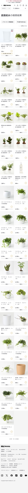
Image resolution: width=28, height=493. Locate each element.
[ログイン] (17, 5)
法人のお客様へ (4, 460)
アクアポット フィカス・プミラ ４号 (6, 303)
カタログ (9, 459)
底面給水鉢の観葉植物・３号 (6, 126)
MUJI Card (14, 459)
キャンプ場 (18, 454)
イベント (7, 449)
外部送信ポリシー (14, 470)
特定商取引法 (22, 470)
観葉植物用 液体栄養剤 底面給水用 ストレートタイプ (21, 178)
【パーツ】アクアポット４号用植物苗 (6, 202)
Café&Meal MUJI (11, 454)
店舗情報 (3, 449)
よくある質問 (8, 451)
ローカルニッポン (14, 449)
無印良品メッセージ (18, 463)
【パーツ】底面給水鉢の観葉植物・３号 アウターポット (6, 46)
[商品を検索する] (14, 5)
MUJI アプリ (3, 459)
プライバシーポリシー (5, 470)
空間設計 (3, 451)
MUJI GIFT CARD (21, 459)
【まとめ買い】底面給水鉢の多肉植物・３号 (20, 74)
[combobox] (6, 8)
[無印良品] (5, 446)
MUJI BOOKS (3, 456)
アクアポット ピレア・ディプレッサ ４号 (20, 202)
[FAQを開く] (23, 5)
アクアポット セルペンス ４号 (20, 303)
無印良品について (4, 465)
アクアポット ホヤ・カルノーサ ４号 (20, 252)
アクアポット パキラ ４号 (20, 277)
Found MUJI (23, 454)
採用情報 (11, 463)
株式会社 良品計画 (13, 465)
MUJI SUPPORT (22, 449)
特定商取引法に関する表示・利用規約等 (9, 467)
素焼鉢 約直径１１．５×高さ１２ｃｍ (21, 378)
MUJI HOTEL (10, 456)
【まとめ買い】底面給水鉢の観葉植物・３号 (20, 45)
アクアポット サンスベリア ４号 (6, 277)
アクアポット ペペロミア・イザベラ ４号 (20, 228)
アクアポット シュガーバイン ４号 (6, 252)
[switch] (11, 51)
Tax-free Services (12, 460)
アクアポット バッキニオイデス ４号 (6, 228)
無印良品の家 (3, 454)
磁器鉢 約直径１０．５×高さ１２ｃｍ (7, 329)
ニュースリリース (4, 463)
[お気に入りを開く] (20, 5)
